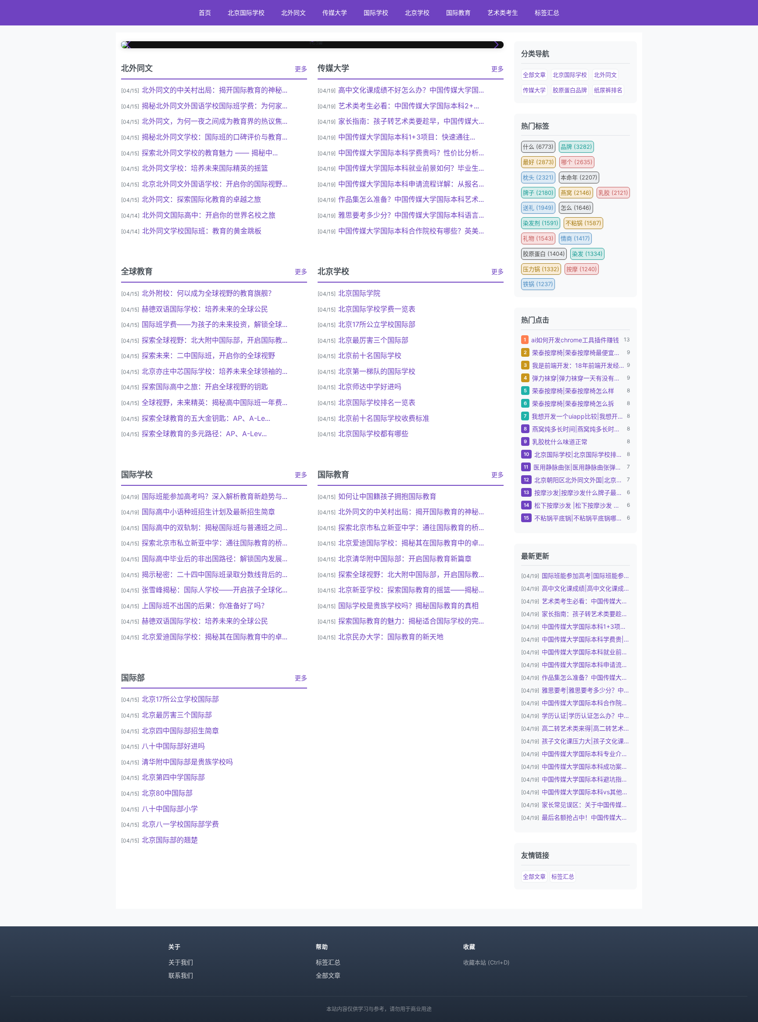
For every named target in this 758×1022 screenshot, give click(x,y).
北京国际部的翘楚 (170, 840)
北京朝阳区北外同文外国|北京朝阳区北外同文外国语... (579, 480)
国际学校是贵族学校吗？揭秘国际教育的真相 (408, 605)
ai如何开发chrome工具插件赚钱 (575, 340)
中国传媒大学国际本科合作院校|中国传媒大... (586, 702)
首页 (205, 12)
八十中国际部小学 (170, 808)
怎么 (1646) (576, 207)
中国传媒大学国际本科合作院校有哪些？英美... (411, 230)
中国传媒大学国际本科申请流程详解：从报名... (411, 183)
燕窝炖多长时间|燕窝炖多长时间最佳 (578, 429)
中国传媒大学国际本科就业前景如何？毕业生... (411, 168)
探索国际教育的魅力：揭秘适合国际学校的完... (411, 621)
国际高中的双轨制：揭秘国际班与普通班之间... (214, 527)
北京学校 (417, 12)
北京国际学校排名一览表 (376, 402)
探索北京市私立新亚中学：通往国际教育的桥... (214, 542)
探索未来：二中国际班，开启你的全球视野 (208, 355)
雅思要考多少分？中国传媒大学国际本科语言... (411, 215)
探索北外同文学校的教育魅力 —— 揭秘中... (210, 152)
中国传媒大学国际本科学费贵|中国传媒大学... (586, 639)
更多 (301, 68)
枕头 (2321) (538, 177)
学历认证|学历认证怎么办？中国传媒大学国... (586, 715)
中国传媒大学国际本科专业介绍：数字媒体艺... (586, 753)
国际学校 (376, 12)
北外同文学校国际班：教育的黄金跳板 (201, 230)
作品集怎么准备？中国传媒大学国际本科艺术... (411, 199)
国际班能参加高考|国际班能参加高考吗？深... (586, 575)
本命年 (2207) (579, 177)
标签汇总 (547, 12)
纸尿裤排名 (608, 89)
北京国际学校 (246, 12)
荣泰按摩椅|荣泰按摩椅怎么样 (573, 390)
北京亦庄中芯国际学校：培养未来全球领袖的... (214, 371)
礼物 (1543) (538, 238)
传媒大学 (334, 12)
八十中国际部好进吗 (173, 746)
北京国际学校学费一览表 (376, 309)
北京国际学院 (359, 293)
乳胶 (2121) (613, 192)
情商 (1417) (575, 238)
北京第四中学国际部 (173, 777)
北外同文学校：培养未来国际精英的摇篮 (205, 168)
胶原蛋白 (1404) (544, 253)
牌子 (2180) (538, 192)
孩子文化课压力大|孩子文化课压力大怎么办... (586, 741)
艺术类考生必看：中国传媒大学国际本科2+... (408, 105)
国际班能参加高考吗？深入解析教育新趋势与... (214, 496)
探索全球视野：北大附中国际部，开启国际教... (214, 340)
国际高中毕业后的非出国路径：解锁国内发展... (214, 558)
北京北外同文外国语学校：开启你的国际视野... (214, 183)
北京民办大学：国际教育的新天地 (390, 636)
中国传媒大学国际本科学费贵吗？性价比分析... (411, 152)
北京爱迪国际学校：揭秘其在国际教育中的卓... (214, 636)
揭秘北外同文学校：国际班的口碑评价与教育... (214, 137)
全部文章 (534, 74)
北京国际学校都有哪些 (373, 433)
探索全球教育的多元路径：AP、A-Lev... (204, 433)
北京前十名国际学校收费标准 (383, 418)
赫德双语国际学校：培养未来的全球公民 (205, 309)
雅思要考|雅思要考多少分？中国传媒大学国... (586, 690)
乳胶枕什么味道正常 (559, 441)
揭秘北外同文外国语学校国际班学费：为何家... (214, 105)
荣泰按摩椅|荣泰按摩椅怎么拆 (573, 403)
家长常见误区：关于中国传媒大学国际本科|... (586, 804)
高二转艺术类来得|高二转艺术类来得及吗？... (586, 728)
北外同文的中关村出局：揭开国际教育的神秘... (214, 90)
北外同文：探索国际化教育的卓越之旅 (201, 199)
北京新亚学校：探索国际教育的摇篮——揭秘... (411, 589)
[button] (129, 44)
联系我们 (180, 975)
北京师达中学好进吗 (369, 386)
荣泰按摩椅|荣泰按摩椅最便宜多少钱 (578, 352)
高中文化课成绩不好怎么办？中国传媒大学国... (411, 90)
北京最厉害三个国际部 (373, 340)
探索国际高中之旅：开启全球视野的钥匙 (205, 386)
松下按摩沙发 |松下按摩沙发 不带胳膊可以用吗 (579, 505)
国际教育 (458, 12)
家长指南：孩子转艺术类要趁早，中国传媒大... (411, 121)
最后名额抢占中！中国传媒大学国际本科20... (586, 817)
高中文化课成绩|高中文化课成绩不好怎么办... (586, 588)
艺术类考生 (502, 12)
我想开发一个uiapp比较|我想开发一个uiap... (578, 416)
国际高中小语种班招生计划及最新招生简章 (208, 511)
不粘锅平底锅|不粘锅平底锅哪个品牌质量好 (579, 518)
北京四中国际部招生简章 (180, 730)
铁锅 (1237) (538, 283)
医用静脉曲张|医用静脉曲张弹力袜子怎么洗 (578, 467)
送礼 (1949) (538, 207)
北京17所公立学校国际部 (376, 324)
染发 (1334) (587, 253)
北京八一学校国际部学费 (180, 824)
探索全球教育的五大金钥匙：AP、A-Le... (206, 418)
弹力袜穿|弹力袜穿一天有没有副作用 (578, 378)
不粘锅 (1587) (583, 222)
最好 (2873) (538, 161)
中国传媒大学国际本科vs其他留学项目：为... (586, 792)
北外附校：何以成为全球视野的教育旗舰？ (208, 293)
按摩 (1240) (581, 269)
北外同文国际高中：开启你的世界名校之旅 (208, 215)
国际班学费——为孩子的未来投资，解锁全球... (214, 324)
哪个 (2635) (577, 161)
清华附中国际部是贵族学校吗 (187, 761)
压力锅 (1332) (541, 269)
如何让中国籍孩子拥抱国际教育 (387, 496)
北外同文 (293, 12)
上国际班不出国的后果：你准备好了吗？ (205, 605)
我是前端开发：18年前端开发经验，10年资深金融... (578, 365)
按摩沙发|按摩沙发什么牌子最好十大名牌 (579, 492)
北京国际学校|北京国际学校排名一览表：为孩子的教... (579, 454)
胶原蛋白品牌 (570, 89)
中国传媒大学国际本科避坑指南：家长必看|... (586, 779)
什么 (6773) (538, 146)
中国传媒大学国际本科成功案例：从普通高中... (586, 766)
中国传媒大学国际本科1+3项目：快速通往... (406, 137)
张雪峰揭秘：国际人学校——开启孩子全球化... (214, 589)
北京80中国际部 (167, 793)
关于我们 (180, 962)
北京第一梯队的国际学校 (376, 371)
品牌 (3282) (576, 146)
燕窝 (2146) (576, 192)
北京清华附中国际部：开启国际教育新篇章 (405, 558)
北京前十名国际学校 (369, 355)
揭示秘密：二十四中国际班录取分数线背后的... (214, 574)
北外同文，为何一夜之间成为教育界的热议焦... (214, 121)
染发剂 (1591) (540, 222)
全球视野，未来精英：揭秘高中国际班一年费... (214, 402)
